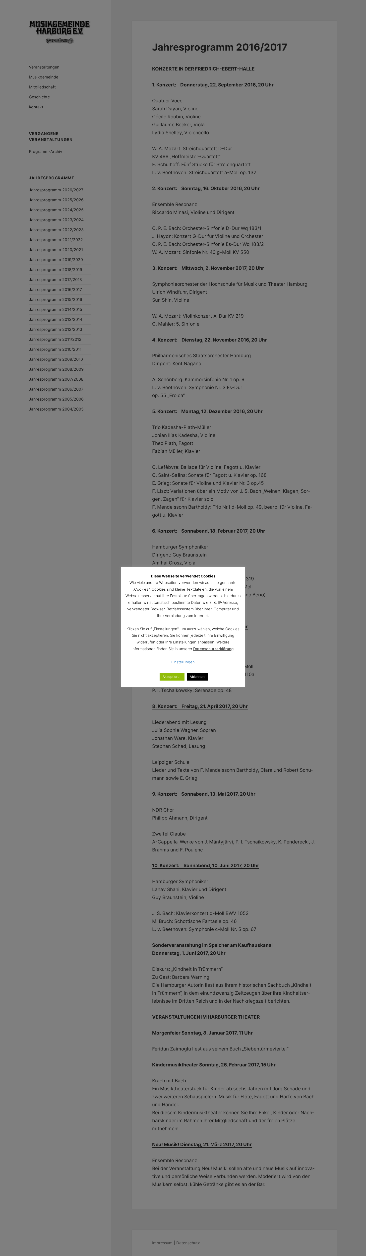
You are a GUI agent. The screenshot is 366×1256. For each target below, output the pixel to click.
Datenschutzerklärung (213, 648)
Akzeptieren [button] (172, 677)
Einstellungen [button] (183, 662)
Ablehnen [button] (197, 677)
